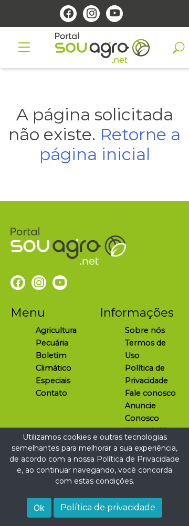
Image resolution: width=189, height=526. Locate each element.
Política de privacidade (107, 507)
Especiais (53, 380)
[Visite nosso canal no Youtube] (114, 13)
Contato (51, 393)
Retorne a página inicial (110, 144)
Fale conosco (150, 393)
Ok (39, 507)
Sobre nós (145, 330)
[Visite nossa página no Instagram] (91, 13)
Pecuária (52, 343)
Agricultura (56, 330)
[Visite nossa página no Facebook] (68, 13)
